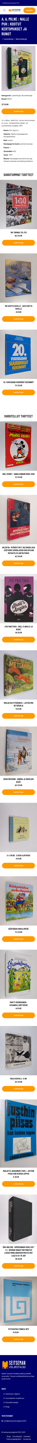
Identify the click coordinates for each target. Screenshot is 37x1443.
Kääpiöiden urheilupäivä (18, 928)
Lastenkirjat (9, 39)
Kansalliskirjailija (11, 1402)
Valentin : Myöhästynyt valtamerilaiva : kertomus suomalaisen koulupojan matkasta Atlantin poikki (18, 550)
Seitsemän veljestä (12, 1394)
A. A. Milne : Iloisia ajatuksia (18, 855)
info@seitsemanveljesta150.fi (10, 3)
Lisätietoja (18, 111)
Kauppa (29, 10)
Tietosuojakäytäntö (13, 1439)
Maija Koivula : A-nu (18, 1078)
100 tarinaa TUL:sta (18, 232)
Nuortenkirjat (21, 39)
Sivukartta (27, 1439)
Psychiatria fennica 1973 (18, 1329)
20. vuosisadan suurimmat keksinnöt (18, 382)
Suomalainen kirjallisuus (14, 1398)
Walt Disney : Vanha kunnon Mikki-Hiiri (18, 474)
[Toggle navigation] (4, 10)
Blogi (7, 1407)
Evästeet (27, 1436)
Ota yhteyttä (17, 1436)
